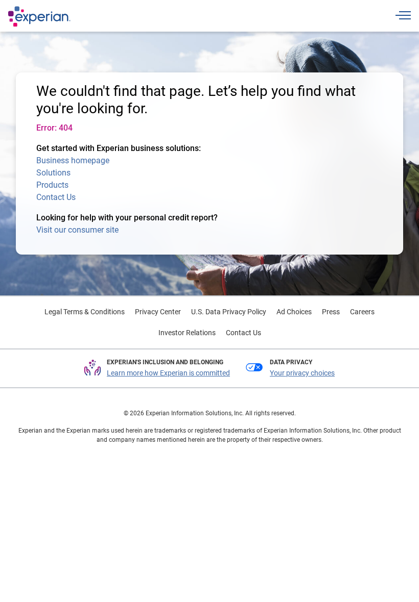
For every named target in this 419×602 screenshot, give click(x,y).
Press (331, 312)
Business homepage (72, 160)
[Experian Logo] (39, 16)
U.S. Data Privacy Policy (228, 312)
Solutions (53, 173)
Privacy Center (158, 312)
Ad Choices (294, 312)
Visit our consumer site (77, 230)
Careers (362, 312)
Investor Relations (187, 333)
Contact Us (56, 197)
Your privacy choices (302, 373)
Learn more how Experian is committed (168, 373)
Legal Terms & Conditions (84, 312)
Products (52, 185)
